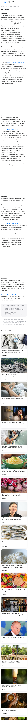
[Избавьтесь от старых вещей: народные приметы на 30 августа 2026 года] (14, 608)
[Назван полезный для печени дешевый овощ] (14, 584)
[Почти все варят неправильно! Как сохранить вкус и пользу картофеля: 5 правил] (14, 465)
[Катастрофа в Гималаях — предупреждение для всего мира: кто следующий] (14, 369)
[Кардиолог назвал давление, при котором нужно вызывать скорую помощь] (14, 441)
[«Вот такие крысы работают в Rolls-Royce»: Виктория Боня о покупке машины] (14, 513)
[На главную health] (10, 2)
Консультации (4, 6)
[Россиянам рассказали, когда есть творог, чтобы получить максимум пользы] (14, 560)
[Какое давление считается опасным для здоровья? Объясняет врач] (14, 345)
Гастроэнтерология (14, 6)
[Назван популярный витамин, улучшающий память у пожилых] (14, 656)
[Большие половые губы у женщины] (14, 393)
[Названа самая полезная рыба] (14, 536)
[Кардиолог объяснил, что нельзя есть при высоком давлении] (14, 704)
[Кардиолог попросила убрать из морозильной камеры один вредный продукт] (14, 417)
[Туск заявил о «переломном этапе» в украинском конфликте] (14, 632)
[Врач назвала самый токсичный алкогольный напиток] (14, 680)
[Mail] (5, 2)
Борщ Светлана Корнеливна (15, 62)
